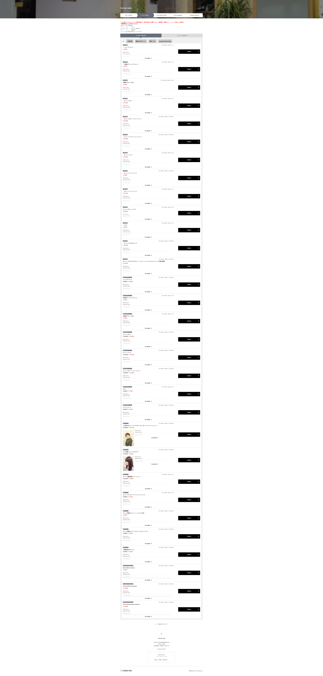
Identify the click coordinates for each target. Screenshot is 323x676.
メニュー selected (182, 35)
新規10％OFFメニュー (141, 41)
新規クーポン (153, 41)
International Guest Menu (165, 41)
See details (147, 58)
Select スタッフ (163, 624)
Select (189, 51)
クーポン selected (141, 35)
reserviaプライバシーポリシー (196, 670)
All (123, 41)
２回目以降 (129, 41)
